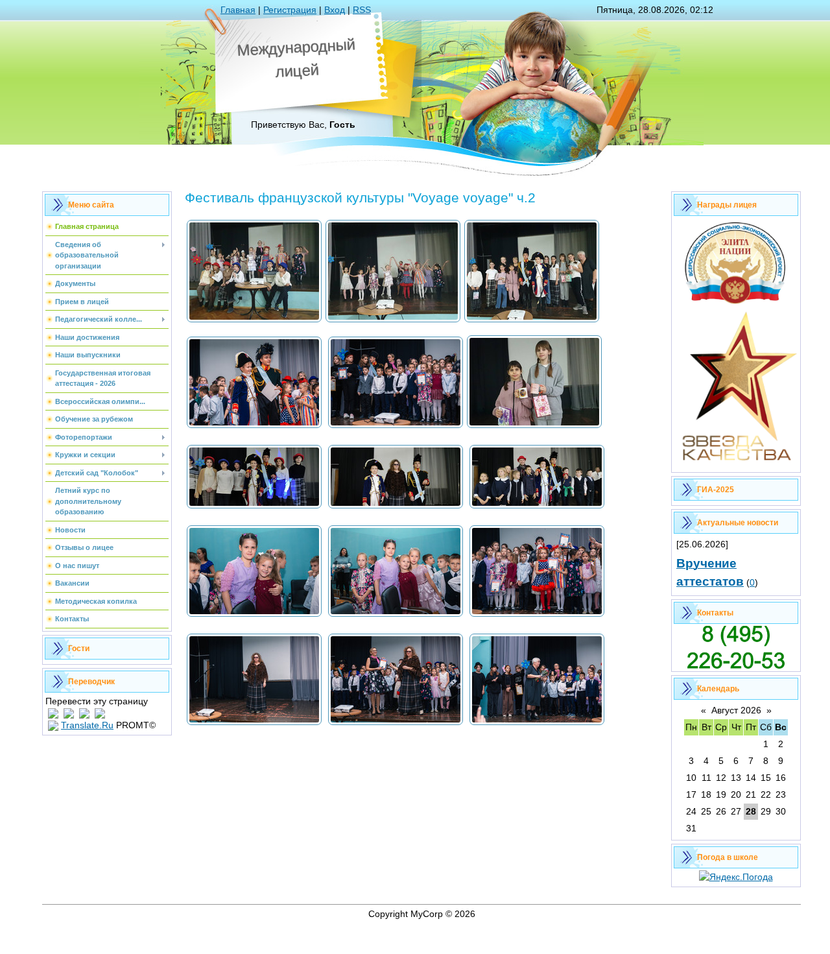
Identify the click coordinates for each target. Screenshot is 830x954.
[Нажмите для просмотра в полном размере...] (254, 321)
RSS (362, 10)
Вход (334, 10)
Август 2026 (736, 710)
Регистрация (289, 10)
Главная (237, 10)
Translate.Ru (87, 725)
